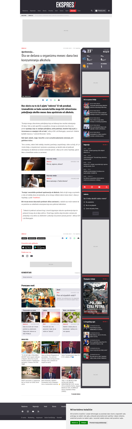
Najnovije (33, 11)
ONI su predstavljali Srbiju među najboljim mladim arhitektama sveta (96, 127)
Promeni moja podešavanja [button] (98, 422)
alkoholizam (32, 238)
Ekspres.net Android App (40, 247)
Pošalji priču (101, 11)
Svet (56, 11)
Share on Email (59, 100)
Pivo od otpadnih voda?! (50, 297)
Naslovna (25, 11)
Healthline (36, 198)
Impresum (39, 417)
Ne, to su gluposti (91, 205)
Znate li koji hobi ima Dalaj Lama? (96, 349)
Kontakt (59, 417)
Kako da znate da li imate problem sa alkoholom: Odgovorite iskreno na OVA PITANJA (30, 322)
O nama (23, 417)
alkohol (24, 238)
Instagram (27, 256)
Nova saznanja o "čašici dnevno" (50, 180)
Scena (61, 11)
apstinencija (41, 238)
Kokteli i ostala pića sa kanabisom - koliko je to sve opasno (71, 322)
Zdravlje (73, 11)
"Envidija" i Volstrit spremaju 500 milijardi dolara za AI (96, 150)
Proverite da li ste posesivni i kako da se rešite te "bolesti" (51, 322)
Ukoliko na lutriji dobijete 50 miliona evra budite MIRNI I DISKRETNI (96, 171)
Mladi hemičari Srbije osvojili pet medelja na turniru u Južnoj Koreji (96, 113)
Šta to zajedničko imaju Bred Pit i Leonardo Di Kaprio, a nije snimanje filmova (96, 342)
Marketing (31, 417)
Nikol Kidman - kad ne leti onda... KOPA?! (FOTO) (96, 335)
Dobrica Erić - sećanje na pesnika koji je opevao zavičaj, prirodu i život (96, 164)
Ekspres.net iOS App (26, 247)
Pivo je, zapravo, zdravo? (50, 164)
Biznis (44, 11)
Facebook (22, 256)
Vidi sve (104, 99)
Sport (67, 11)
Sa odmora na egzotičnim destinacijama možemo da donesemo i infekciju (96, 178)
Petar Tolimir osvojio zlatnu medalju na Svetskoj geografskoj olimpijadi (96, 120)
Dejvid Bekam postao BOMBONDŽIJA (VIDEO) (96, 327)
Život (78, 11)
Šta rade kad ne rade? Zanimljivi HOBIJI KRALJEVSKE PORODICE (96, 356)
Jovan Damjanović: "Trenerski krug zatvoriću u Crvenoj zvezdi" (96, 157)
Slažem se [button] (75, 422)
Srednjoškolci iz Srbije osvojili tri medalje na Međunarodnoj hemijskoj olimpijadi (96, 134)
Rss (107, 187)
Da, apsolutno (90, 202)
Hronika (50, 11)
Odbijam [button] (83, 422)
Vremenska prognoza (95, 51)
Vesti (39, 11)
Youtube (31, 256)
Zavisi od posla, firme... (92, 208)
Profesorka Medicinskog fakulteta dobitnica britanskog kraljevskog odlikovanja (96, 105)
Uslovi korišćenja (49, 417)
